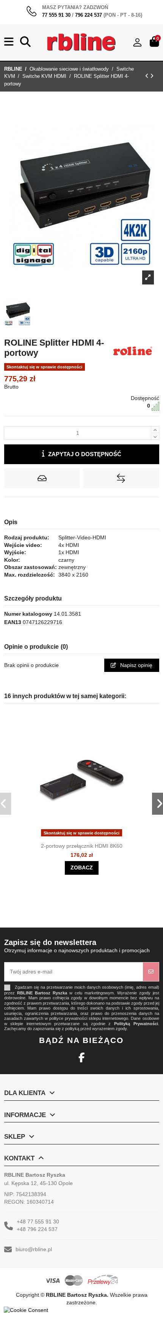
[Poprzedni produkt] (147, 76)
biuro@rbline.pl (34, 1249)
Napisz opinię (135, 665)
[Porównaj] (88, 836)
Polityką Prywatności (136, 1023)
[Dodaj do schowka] (42, 478)
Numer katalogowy (28, 614)
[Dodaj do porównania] (121, 478)
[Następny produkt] (152, 76)
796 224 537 (88, 15)
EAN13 (12, 622)
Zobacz (82, 867)
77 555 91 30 (56, 15)
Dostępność (145, 398)
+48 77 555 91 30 (38, 1221)
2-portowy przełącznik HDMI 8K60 (81, 846)
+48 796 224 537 (37, 1229)
